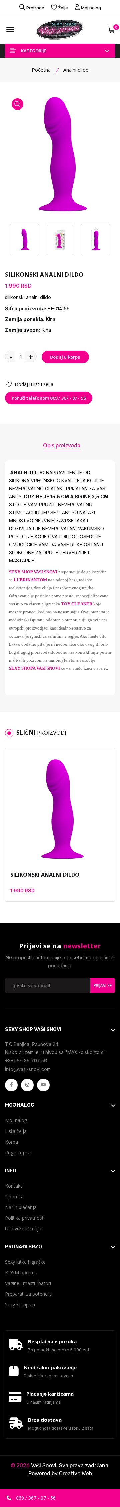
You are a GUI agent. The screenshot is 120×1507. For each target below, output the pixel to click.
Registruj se (17, 1152)
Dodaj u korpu (65, 357)
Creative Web (75, 1473)
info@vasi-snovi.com (28, 1069)
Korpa (11, 1142)
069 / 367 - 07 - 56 (35, 1498)
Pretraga (34, 7)
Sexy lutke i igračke (25, 1262)
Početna (41, 69)
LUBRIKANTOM (30, 579)
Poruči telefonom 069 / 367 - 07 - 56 (49, 398)
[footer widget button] (60, 1029)
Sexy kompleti (20, 1304)
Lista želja (16, 1131)
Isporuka (14, 1196)
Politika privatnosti (25, 1218)
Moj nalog (90, 7)
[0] (111, 29)
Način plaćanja (21, 1207)
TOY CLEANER (76, 603)
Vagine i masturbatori (28, 1283)
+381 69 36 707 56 (26, 1060)
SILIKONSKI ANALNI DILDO (44, 874)
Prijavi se (103, 985)
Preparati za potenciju (28, 1294)
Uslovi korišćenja (23, 1228)
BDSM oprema (21, 1272)
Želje (62, 7)
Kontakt (13, 1186)
